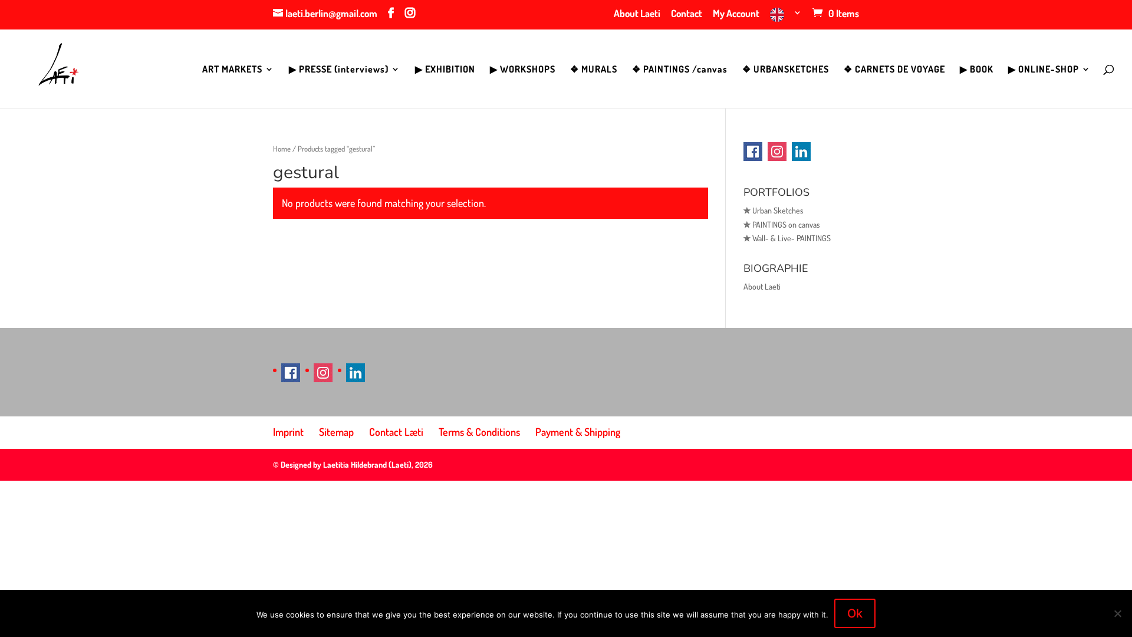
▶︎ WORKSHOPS (522, 70)
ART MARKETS (232, 70)
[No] (1117, 613)
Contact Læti (396, 431)
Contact (686, 13)
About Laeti (637, 13)
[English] (786, 18)
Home (282, 148)
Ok (855, 613)
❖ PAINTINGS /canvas (680, 70)
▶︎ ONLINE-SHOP (1043, 70)
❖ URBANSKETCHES (785, 70)
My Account (736, 13)
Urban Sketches (773, 210)
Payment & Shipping (577, 431)
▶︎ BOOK (976, 70)
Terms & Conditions (479, 431)
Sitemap (336, 431)
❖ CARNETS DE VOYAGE (894, 70)
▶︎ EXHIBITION (445, 70)
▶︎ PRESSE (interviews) (339, 70)
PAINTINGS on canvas (781, 224)
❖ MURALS (593, 70)
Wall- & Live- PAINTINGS (787, 238)
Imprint (288, 431)
